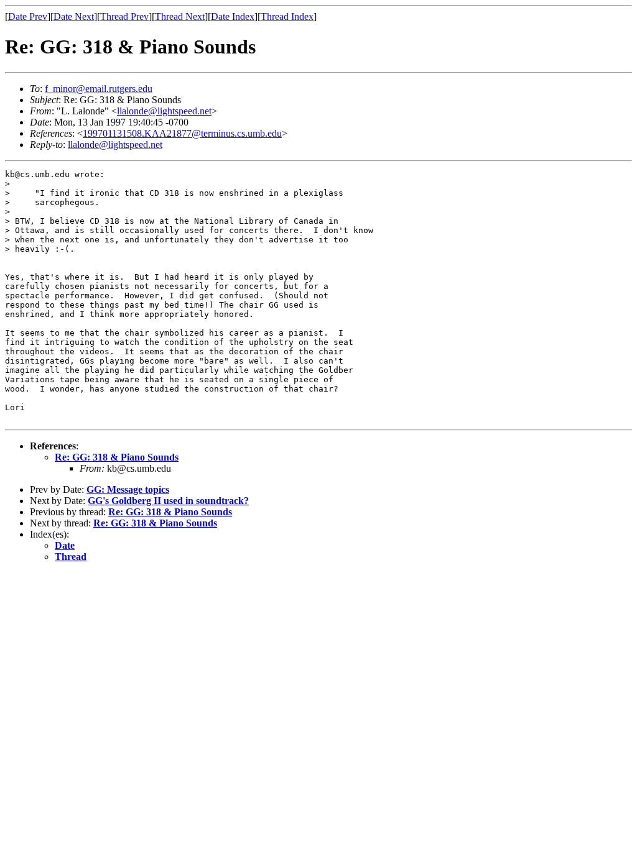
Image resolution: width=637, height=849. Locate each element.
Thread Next (180, 16)
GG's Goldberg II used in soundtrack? (168, 500)
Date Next (73, 16)
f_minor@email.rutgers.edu (98, 88)
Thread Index (287, 16)
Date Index (232, 16)
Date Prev (27, 16)
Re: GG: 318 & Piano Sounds (117, 457)
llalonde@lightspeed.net (164, 111)
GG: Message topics (127, 489)
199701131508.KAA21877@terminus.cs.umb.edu (182, 133)
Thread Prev (124, 16)
